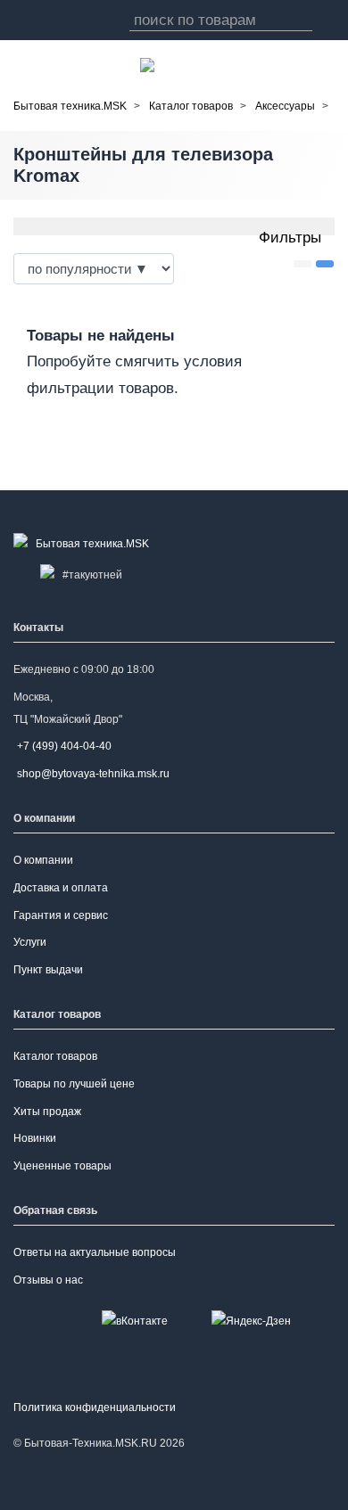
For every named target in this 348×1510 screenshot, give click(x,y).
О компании (43, 860)
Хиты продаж (47, 1111)
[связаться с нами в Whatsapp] (147, 64)
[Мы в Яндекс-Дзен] (251, 1321)
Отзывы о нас (48, 1280)
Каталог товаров (55, 1056)
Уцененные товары (62, 1166)
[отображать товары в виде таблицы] (325, 263)
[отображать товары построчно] (302, 263)
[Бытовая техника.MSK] (84, 544)
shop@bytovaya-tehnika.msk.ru (93, 773)
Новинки (34, 1138)
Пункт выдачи (48, 970)
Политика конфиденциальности (94, 1407)
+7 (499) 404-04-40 (64, 746)
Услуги (29, 942)
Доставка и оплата (60, 888)
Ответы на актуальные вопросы (94, 1252)
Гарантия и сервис (60, 915)
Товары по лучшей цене (74, 1084)
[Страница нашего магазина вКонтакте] (135, 1321)
